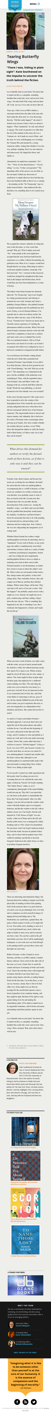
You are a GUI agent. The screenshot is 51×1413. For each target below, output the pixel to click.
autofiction (12, 1046)
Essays (9, 52)
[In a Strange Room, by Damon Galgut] (25, 1131)
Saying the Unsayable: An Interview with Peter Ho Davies (24, 1183)
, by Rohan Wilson (23, 1256)
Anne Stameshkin (23, 1335)
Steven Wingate (23, 1326)
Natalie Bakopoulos (24, 1344)
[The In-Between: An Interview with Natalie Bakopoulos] (25, 1203)
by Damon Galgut (23, 1147)
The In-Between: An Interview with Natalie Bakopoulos (24, 1220)
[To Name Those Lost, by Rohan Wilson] (25, 1239)
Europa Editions (33, 1046)
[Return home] (15, 6)
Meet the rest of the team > (25, 1353)
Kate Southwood (15, 86)
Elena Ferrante (22, 1046)
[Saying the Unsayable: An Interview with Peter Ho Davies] (25, 1166)
